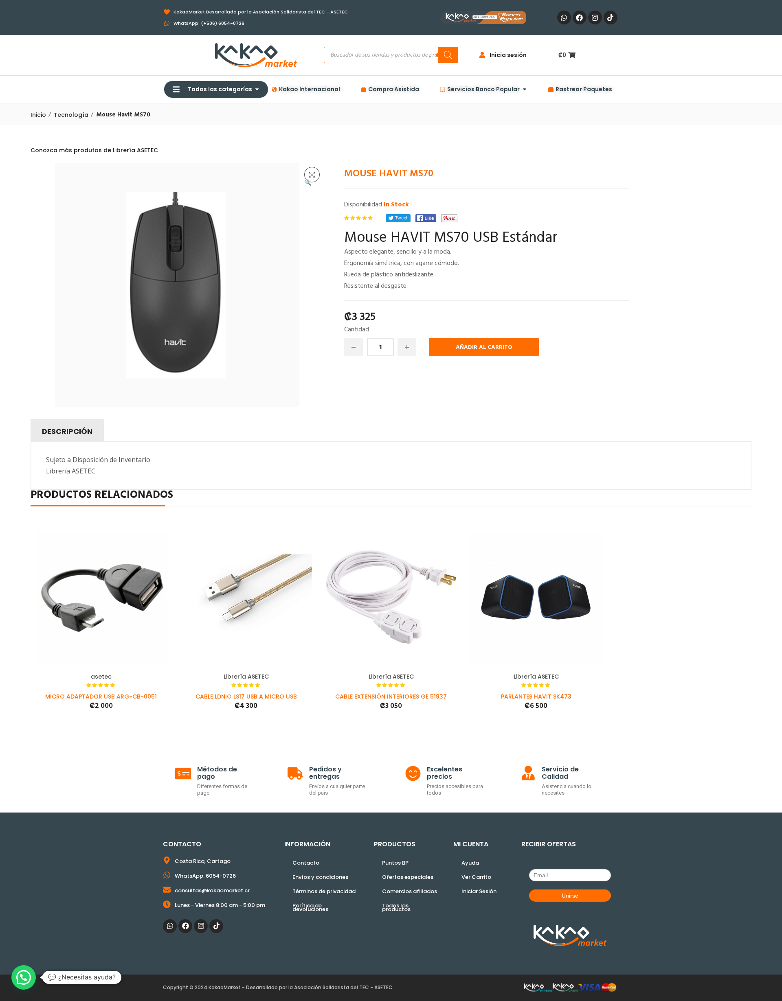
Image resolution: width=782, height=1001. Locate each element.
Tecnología (71, 115)
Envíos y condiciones (320, 877)
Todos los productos (396, 907)
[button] (312, 174)
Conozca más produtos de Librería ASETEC (94, 150)
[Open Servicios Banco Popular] (524, 89)
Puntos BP (395, 863)
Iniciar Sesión (478, 891)
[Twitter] (398, 218)
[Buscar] (448, 55)
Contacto (305, 863)
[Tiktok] (610, 17)
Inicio (38, 115)
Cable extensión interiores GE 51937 (391, 696)
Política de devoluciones (310, 907)
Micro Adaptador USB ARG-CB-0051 (101, 696)
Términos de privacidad (324, 891)
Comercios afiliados (409, 891)
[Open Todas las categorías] (257, 89)
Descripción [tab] (67, 431)
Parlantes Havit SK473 (536, 696)
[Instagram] (595, 17)
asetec (101, 676)
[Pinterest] (449, 218)
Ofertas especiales (407, 877)
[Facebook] (579, 17)
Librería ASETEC (246, 676)
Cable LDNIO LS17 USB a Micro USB (246, 696)
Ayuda (470, 863)
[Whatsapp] (564, 17)
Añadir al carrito (484, 347)
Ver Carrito (476, 877)
